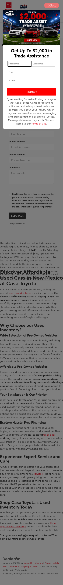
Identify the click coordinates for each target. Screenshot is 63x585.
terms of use (38, 123)
